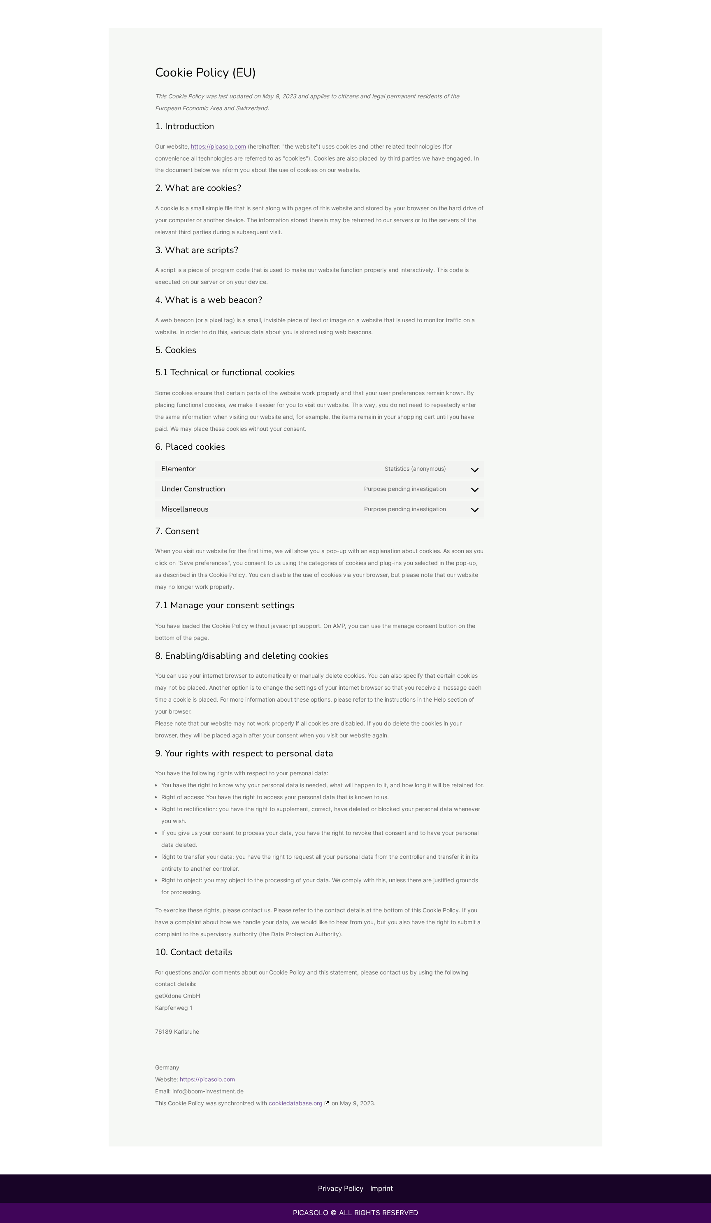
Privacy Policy (340, 1188)
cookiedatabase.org (296, 1103)
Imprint (381, 1188)
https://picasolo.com (218, 146)
